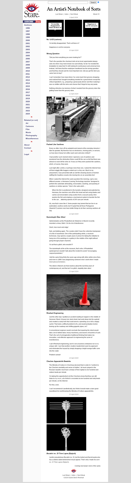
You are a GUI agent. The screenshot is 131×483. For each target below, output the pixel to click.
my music (58, 378)
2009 (27, 68)
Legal (26, 154)
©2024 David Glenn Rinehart (74, 478)
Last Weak (59, 14)
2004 (27, 53)
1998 (27, 34)
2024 (27, 114)
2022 (27, 108)
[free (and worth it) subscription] (32, 22)
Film (26, 129)
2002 (27, 46)
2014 (27, 83)
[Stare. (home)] (32, 20)
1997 (27, 31)
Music (27, 132)
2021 (27, 105)
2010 (27, 71)
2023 (27, 111)
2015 (27, 86)
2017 (27, 92)
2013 (27, 80)
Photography (30, 135)
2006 (27, 59)
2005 (27, 56)
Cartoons (29, 126)
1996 (27, 28)
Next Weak (74, 14)
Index (66, 14)
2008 (27, 65)
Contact (27, 148)
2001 (27, 43)
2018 (27, 95)
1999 (27, 37)
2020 (27, 101)
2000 (27, 40)
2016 (27, 89)
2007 (27, 62)
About (27, 145)
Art (26, 123)
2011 (27, 74)
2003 (27, 49)
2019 (27, 98)
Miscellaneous (31, 138)
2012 (27, 77)
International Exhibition (57, 262)
